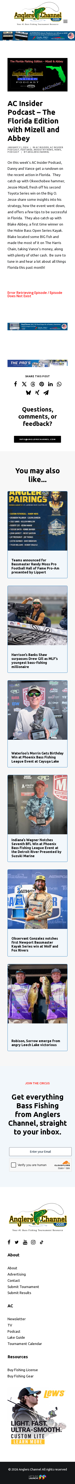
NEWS (57, 150)
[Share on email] (46, 392)
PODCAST (13, 152)
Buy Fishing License (23, 1370)
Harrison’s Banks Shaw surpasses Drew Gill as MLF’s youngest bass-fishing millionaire (34, 661)
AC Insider (42, 147)
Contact (14, 1280)
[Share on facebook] (15, 384)
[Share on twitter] (24, 384)
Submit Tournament (23, 1287)
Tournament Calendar (25, 1344)
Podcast (14, 1331)
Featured (26, 150)
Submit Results (19, 1293)
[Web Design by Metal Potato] (37, 1478)
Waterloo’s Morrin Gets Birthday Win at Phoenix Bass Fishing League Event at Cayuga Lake (37, 757)
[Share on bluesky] (28, 392)
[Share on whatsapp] (59, 384)
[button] (65, 21)
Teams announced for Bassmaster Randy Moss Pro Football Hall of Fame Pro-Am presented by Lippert (35, 566)
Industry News (43, 150)
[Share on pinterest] (42, 384)
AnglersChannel (38, 152)
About (12, 1268)
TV (10, 1325)
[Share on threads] (33, 384)
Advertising (17, 1274)
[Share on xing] (37, 392)
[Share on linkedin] (50, 384)
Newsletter (17, 1319)
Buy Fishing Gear (21, 1376)
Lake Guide (16, 1337)
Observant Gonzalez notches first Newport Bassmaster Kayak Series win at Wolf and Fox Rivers (34, 944)
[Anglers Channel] (37, 13)
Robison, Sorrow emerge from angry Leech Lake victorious (35, 1043)
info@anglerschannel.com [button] (37, 439)
